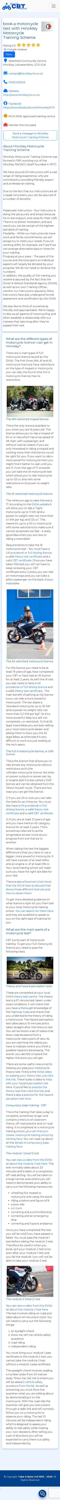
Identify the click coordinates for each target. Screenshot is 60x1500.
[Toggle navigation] (53, 6)
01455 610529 (16, 82)
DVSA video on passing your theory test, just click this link (29, 1075)
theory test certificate (29, 556)
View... (9, 54)
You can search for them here (34, 911)
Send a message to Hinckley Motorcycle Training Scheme (30, 135)
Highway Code (20, 1011)
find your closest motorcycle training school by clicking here (29, 1135)
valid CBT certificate (19, 560)
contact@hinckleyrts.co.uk (25, 73)
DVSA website (41, 504)
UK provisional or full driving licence (29, 552)
